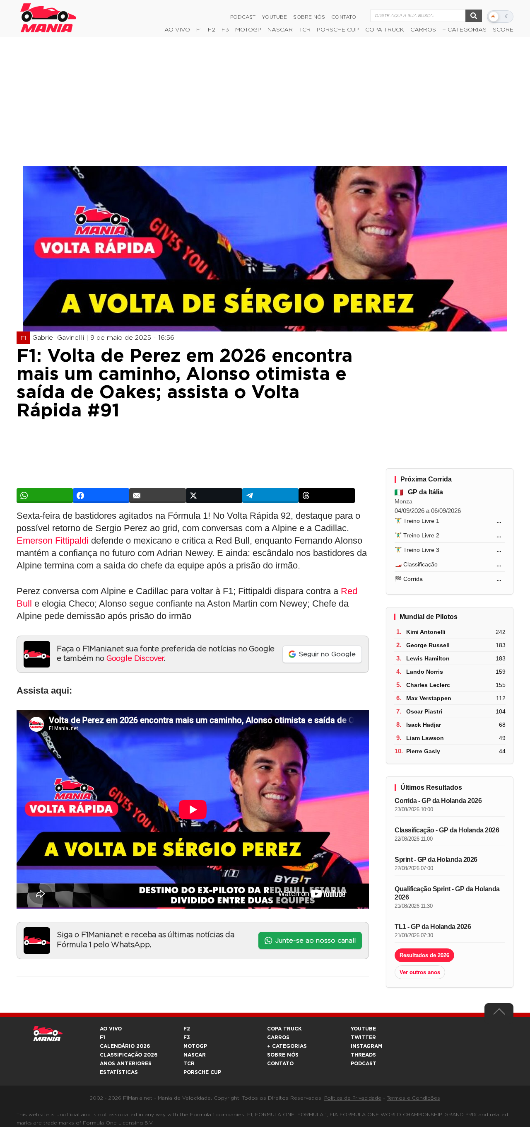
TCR (305, 30)
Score (503, 30)
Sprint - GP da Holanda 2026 (436, 859)
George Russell (428, 645)
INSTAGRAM (366, 1046)
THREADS (363, 1054)
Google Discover (135, 659)
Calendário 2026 (125, 1046)
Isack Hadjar (423, 724)
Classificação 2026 (128, 1054)
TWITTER (363, 1037)
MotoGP (248, 30)
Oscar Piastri (424, 711)
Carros (423, 30)
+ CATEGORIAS (464, 30)
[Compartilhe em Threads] (327, 495)
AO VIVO (111, 1028)
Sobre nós (309, 17)
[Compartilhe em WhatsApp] (45, 495)
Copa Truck (384, 30)
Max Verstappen (428, 698)
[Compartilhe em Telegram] (270, 495)
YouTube (274, 17)
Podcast (242, 17)
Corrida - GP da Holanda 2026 (438, 800)
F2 (211, 30)
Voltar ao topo (498, 1013)
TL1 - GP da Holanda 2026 (433, 926)
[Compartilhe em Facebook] (101, 495)
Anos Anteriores (126, 1063)
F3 (225, 30)
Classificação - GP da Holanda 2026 (447, 830)
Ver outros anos (420, 972)
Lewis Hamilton (428, 658)
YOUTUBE (363, 1028)
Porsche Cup (338, 30)
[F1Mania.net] (48, 17)
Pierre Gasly (423, 751)
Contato (343, 17)
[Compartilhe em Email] (157, 495)
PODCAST (363, 1063)
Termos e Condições (413, 1098)
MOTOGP (195, 1046)
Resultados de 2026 (424, 955)
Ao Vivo (177, 30)
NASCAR (280, 30)
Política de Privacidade (352, 1098)
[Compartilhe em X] (214, 495)
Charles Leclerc (428, 685)
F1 (199, 30)
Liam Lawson (425, 738)
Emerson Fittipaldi (53, 540)
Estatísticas (119, 1072)
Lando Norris (424, 671)
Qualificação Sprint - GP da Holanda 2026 (447, 893)
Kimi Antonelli (426, 632)
